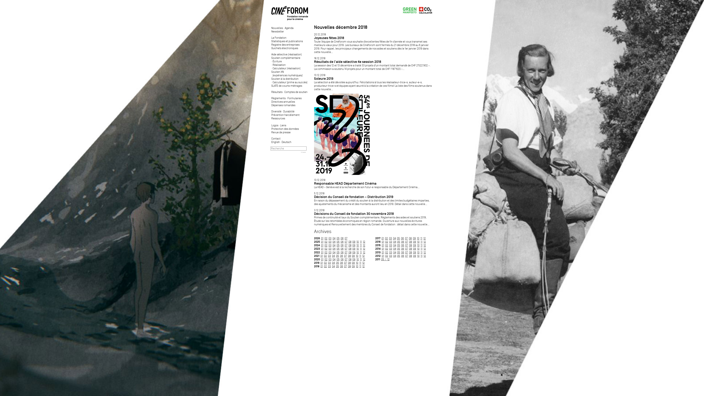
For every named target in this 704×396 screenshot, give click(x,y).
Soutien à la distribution (284, 78)
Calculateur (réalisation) (286, 68)
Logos (274, 125)
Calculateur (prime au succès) (290, 82)
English (275, 142)
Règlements (278, 98)
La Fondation (278, 37)
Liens (283, 125)
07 (346, 238)
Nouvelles (277, 28)
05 (338, 238)
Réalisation (279, 64)
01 (322, 238)
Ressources (278, 118)
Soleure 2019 (323, 78)
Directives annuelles (283, 101)
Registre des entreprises (285, 44)
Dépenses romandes (283, 105)
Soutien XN (287, 73)
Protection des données (285, 128)
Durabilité (288, 111)
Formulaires (294, 98)
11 (361, 241)
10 (357, 241)
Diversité (276, 111)
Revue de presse (281, 132)
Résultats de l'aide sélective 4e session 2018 (347, 62)
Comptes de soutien (295, 92)
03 (330, 238)
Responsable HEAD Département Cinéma (345, 183)
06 (342, 238)
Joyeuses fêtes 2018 (329, 38)
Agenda (289, 28)
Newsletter (277, 31)
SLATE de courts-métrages (286, 85)
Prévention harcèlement (285, 114)
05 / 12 (385, 259)
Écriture (277, 61)
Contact (275, 138)
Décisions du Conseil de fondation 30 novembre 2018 (354, 214)
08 (350, 241)
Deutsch (286, 142)
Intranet (303, 152)
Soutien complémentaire (285, 57)
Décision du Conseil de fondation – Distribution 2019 (353, 197)
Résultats (277, 92)
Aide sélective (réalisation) (286, 54)
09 (353, 241)
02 (325, 238)
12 (364, 241)
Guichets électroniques (284, 48)
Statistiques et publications (287, 41)
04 (334, 238)
